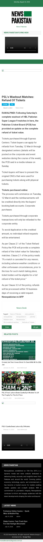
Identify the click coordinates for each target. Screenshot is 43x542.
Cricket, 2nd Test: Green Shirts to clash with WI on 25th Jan (21, 363)
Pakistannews (20, 319)
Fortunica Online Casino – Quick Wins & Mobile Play (16, 512)
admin (18, 516)
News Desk (19, 108)
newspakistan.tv (21, 317)
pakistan (32, 317)
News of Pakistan (15, 314)
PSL (12, 104)
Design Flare (27, 537)
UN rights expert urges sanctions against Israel (37, 327)
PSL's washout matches (11, 322)
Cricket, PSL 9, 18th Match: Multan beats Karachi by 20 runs (8, 327)
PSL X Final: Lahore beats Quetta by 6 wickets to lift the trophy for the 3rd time (20, 394)
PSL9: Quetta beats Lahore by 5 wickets (16, 426)
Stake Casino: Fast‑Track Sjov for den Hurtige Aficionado (15, 522)
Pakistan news (8, 319)
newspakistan (8, 317)
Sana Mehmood (22, 368)
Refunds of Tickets (28, 322)
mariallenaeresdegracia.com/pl (11, 540)
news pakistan (29, 314)
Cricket (5, 104)
